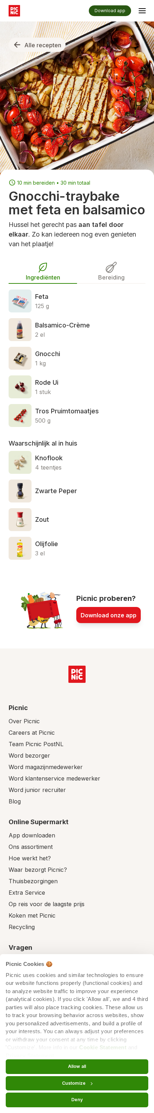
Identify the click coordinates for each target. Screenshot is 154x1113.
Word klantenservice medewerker (54, 778)
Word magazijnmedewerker (46, 767)
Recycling (22, 926)
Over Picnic (24, 721)
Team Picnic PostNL (36, 744)
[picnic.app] (14, 10)
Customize (74, 1083)
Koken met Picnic (32, 915)
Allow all (77, 1066)
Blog (15, 801)
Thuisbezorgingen (33, 881)
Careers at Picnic (32, 732)
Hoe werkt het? (30, 858)
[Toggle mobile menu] (142, 12)
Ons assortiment (31, 846)
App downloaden (32, 835)
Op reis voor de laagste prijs (47, 904)
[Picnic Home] (77, 674)
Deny (77, 1099)
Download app (110, 10)
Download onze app (108, 615)
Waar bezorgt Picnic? (38, 869)
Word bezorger (29, 755)
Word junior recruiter (37, 789)
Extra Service (27, 892)
